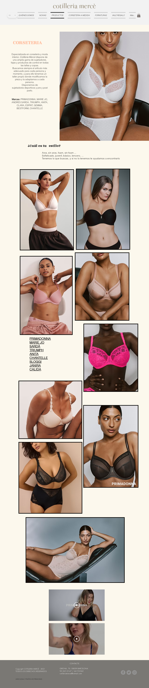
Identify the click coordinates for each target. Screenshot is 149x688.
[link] (139, 15)
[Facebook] (123, 672)
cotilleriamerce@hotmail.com (71, 673)
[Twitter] (129, 672)
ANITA (34, 354)
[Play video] (77, 605)
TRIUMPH (37, 350)
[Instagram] (134, 672)
